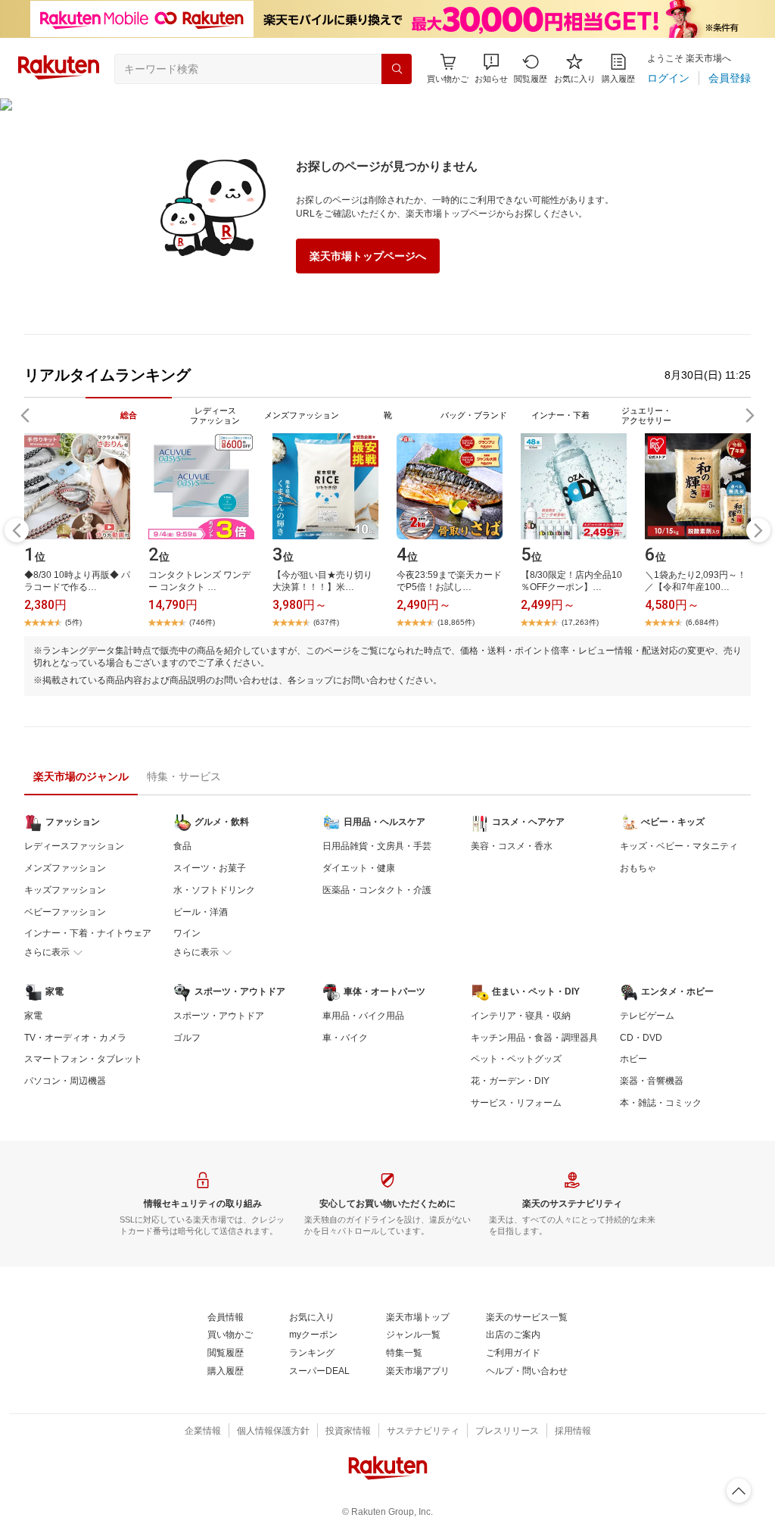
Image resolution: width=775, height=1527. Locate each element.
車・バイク (345, 1037)
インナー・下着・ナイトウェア (87, 933)
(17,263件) (580, 622)
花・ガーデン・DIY (510, 1081)
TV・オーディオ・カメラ (75, 1037)
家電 (33, 1015)
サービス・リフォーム (516, 1103)
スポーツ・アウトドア (218, 1015)
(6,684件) (702, 622)
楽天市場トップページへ (368, 256)
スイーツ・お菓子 (209, 868)
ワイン (187, 933)
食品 (182, 846)
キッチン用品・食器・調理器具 (534, 1037)
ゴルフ (187, 1037)
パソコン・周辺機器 (65, 1081)
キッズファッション (65, 890)
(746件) (202, 622)
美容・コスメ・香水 (511, 846)
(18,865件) (456, 622)
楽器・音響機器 (651, 1081)
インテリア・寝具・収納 (521, 1015)
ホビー (633, 1059)
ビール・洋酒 (200, 912)
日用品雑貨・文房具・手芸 (376, 846)
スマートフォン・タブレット (83, 1059)
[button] (491, 68)
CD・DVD (641, 1037)
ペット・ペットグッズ (516, 1059)
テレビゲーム (647, 1015)
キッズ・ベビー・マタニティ (679, 846)
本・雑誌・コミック (661, 1103)
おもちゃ (638, 868)
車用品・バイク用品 (363, 1015)
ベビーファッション (65, 912)
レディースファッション (74, 846)
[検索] (396, 69)
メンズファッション (65, 868)
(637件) (326, 622)
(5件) (73, 622)
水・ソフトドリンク (214, 890)
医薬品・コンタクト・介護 (376, 890)
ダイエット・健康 (358, 868)
